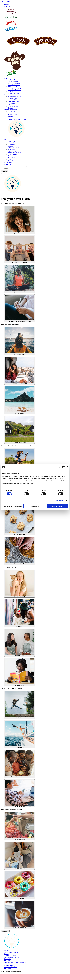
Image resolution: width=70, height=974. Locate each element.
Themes (10, 116)
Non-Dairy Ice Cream (14, 88)
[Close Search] (7, 168)
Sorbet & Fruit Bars (13, 93)
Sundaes (10, 108)
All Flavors (11, 91)
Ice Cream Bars (12, 80)
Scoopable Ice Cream (14, 85)
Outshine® (11, 143)
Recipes (6, 95)
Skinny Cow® (12, 149)
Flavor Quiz (11, 111)
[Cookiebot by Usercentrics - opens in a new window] (60, 466)
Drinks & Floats (12, 98)
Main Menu (4, 171)
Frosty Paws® (12, 151)
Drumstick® (11, 144)
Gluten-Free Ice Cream (14, 90)
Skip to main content (7, 1)
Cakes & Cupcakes (13, 101)
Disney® (10, 161)
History (10, 113)
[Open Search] (5, 168)
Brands (6, 139)
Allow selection (35, 506)
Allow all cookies (57, 506)
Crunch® (10, 156)
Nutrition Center (12, 114)
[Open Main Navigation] (1, 173)
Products (6, 78)
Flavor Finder (8, 162)
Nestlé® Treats (12, 154)
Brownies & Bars (13, 100)
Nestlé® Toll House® (14, 152)
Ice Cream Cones (13, 81)
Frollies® (10, 159)
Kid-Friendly (11, 103)
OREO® (10, 146)
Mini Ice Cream (12, 86)
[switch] (26, 493)
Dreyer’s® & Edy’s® (14, 147)
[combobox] (12, 166)
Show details (60, 500)
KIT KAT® (11, 157)
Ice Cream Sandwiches (14, 83)
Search (24, 166)
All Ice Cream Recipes (14, 96)
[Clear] (26, 166)
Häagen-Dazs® (12, 141)
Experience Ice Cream (10, 109)
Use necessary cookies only (13, 506)
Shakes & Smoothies (14, 106)
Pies (9, 104)
